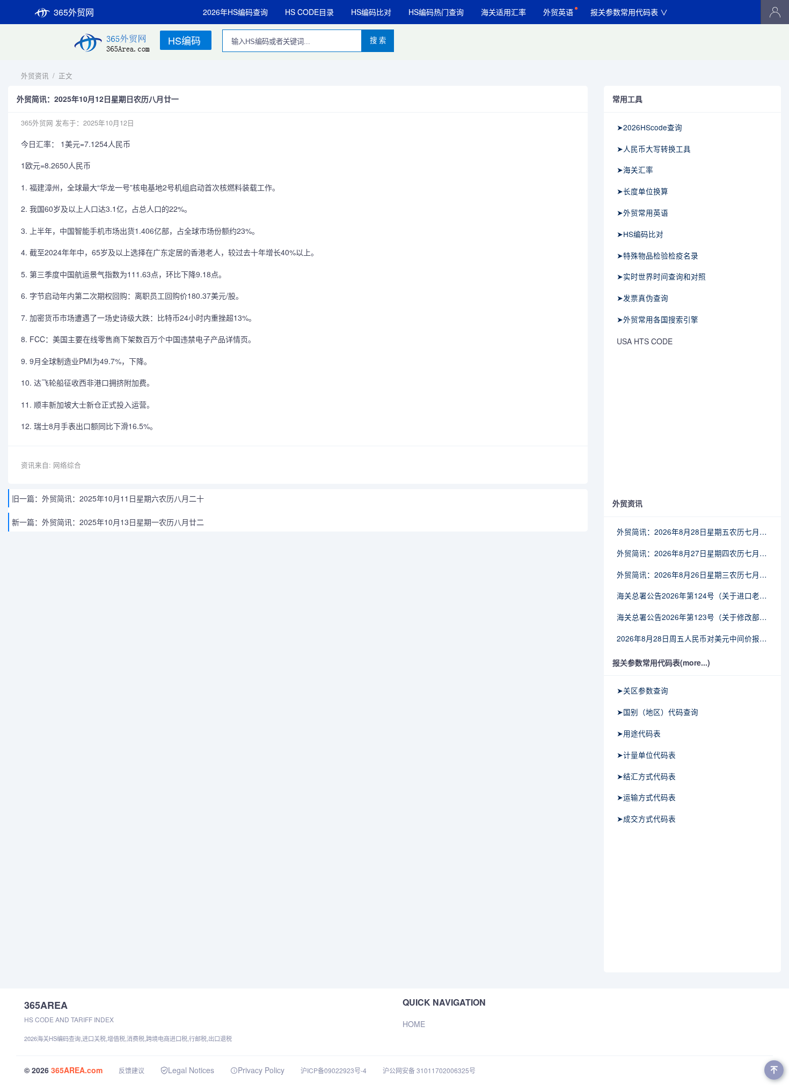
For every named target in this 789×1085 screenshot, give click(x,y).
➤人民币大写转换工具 (654, 148)
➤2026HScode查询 (649, 127)
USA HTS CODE (645, 341)
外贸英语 (558, 11)
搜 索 (378, 40)
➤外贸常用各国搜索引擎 (657, 319)
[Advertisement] (692, 423)
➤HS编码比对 (640, 233)
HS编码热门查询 (436, 11)
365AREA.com (77, 1070)
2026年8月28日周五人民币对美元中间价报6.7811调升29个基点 (692, 638)
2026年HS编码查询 (235, 11)
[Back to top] (774, 1070)
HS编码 (184, 40)
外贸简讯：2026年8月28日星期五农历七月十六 (692, 531)
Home (414, 1023)
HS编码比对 (371, 11)
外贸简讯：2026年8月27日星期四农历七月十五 (692, 553)
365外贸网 (74, 12)
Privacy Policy (261, 1070)
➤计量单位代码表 (646, 754)
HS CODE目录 (309, 11)
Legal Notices (191, 1070)
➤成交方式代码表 (646, 818)
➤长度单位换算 (642, 191)
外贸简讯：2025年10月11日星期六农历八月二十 (123, 498)
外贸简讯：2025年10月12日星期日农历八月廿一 (98, 99)
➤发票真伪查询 (642, 297)
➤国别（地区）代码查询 (657, 711)
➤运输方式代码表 (646, 797)
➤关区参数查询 (642, 690)
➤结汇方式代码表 (646, 776)
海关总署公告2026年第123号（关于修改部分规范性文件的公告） (692, 616)
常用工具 (627, 98)
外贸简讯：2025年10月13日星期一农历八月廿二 (123, 521)
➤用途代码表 (639, 733)
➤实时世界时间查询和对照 (661, 276)
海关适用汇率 (503, 11)
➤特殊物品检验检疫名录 (657, 255)
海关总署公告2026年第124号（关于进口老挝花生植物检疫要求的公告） (692, 595)
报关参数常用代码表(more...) (661, 662)
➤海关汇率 (635, 169)
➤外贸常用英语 (642, 212)
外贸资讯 (35, 75)
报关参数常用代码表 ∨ (629, 11)
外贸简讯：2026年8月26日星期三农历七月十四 (692, 574)
